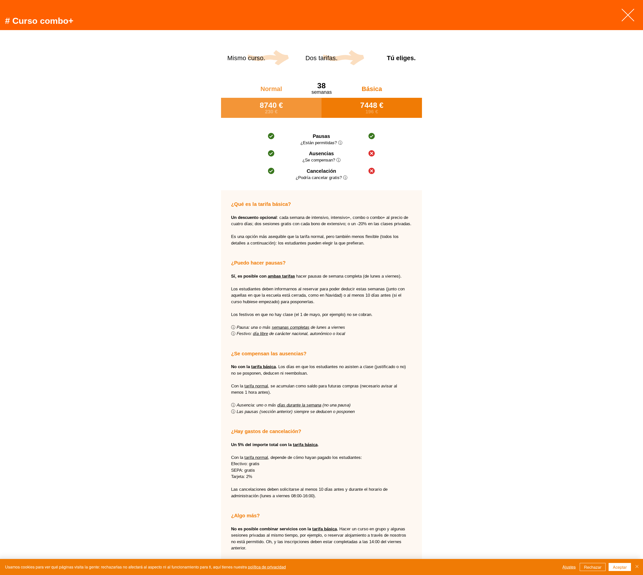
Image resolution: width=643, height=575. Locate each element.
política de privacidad (267, 567)
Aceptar (620, 567)
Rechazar (592, 567)
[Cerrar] (637, 567)
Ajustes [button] (569, 567)
